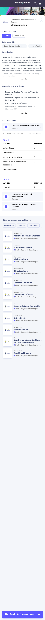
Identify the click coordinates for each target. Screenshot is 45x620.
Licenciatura (19, 36)
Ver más (24, 79)
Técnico (6, 36)
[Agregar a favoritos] (41, 20)
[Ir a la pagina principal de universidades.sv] (22, 3)
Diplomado (33, 225)
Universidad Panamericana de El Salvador (23, 21)
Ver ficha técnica (35, 133)
